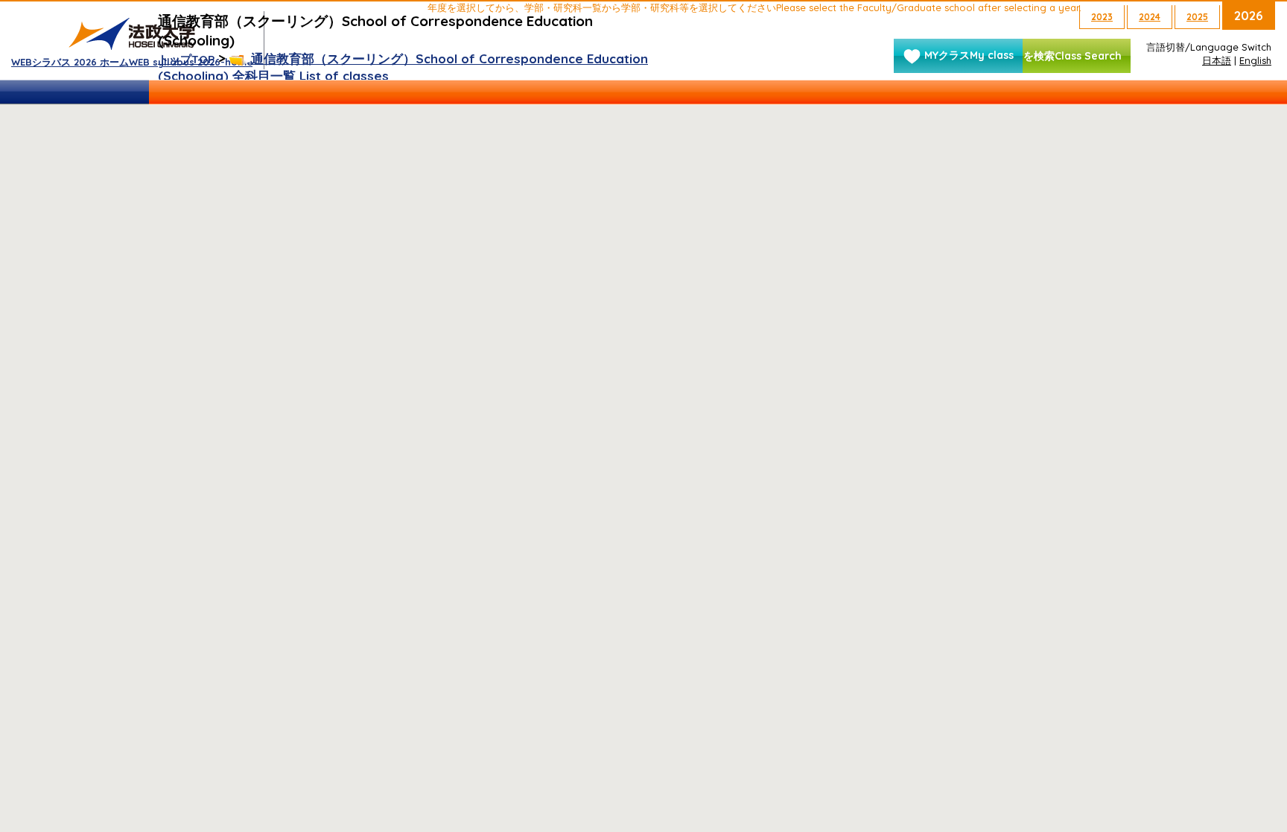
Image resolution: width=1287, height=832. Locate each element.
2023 (1102, 16)
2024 (1149, 16)
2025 (1197, 16)
